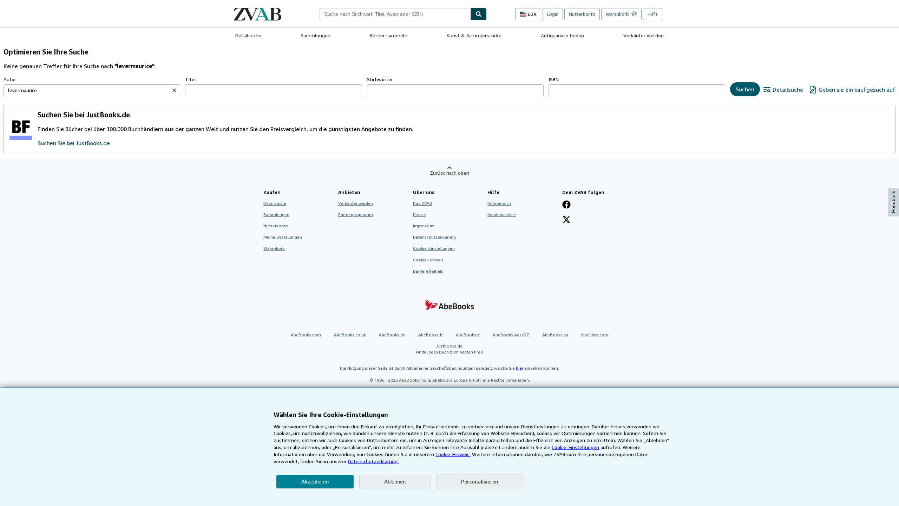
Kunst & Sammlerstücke (474, 35)
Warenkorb (274, 248)
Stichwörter (380, 79)
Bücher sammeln (388, 35)
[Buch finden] (478, 14)
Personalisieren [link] (479, 481)
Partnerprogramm (355, 214)
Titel (190, 79)
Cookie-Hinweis (428, 259)
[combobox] (395, 14)
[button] (174, 90)
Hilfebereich (499, 203)
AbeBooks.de (392, 334)
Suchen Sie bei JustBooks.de (74, 143)
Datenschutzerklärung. (373, 461)
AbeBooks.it (468, 334)
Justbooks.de (450, 349)
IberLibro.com (594, 334)
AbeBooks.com (306, 334)
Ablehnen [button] (395, 482)
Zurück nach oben (449, 173)
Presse (419, 214)
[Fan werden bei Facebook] (566, 205)
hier (519, 368)
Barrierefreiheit (427, 271)
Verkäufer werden (643, 35)
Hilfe (653, 14)
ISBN (554, 79)
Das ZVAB (422, 203)
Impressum (424, 225)
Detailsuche (248, 35)
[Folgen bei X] (566, 220)
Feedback (893, 202)
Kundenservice (501, 214)
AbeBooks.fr (430, 334)
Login (552, 14)
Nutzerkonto (582, 14)
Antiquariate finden (562, 35)
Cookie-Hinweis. (453, 454)
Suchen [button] (745, 89)
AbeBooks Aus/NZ (511, 334)
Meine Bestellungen (282, 237)
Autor (10, 79)
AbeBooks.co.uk (350, 334)
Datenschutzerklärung (434, 237)
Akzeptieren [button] (315, 482)
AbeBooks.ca (555, 334)
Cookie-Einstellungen (575, 447)
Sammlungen (315, 35)
